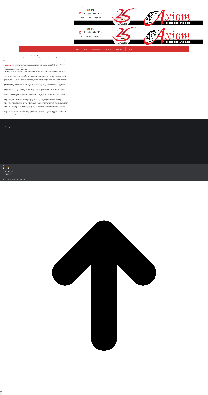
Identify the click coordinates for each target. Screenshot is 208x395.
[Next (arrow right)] (1, 393)
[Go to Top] (104, 285)
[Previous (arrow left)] (0, 393)
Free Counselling (76, 4)
